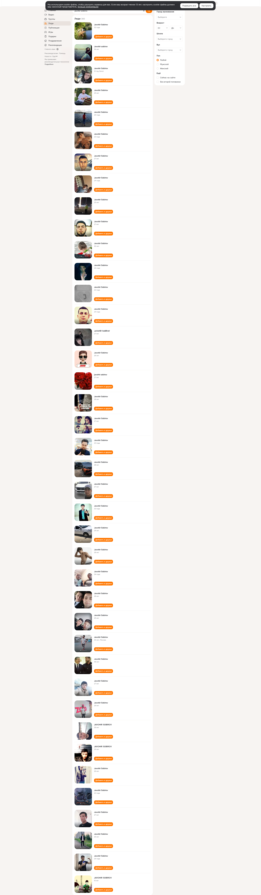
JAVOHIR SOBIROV (103, 724)
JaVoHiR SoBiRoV (102, 331)
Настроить (206, 5)
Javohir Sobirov (101, 24)
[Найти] (149, 11)
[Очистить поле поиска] (144, 11)
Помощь (62, 53)
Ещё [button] (54, 56)
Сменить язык (50, 49)
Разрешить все (189, 5)
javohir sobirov (100, 374)
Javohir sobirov (101, 46)
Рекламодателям (51, 53)
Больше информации (88, 6)
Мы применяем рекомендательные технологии (57, 61)
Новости (48, 56)
